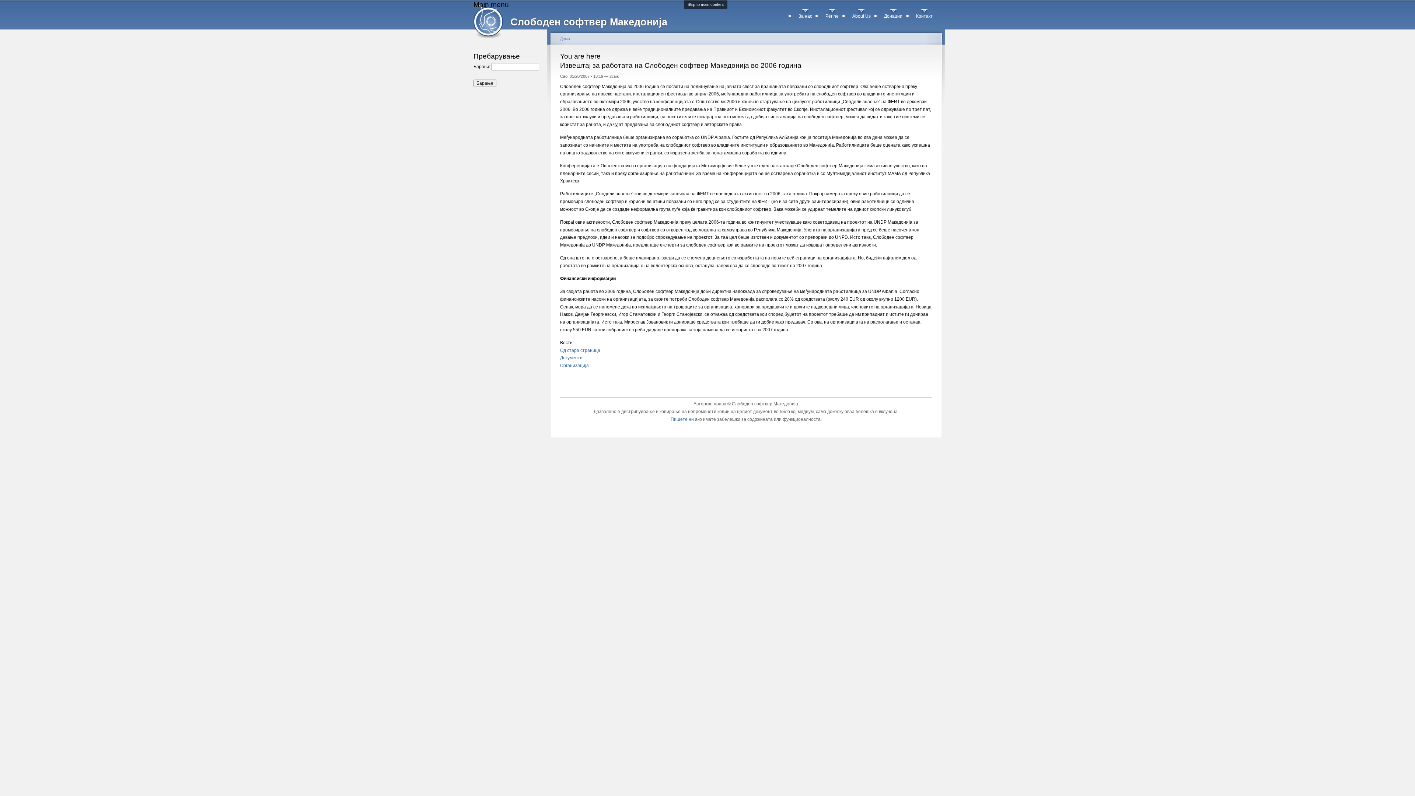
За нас (805, 16)
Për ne (832, 16)
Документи (571, 357)
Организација (574, 365)
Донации (893, 16)
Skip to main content (706, 4)
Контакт (924, 16)
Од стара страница (580, 350)
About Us (861, 16)
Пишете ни (682, 419)
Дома (565, 38)
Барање (483, 66)
